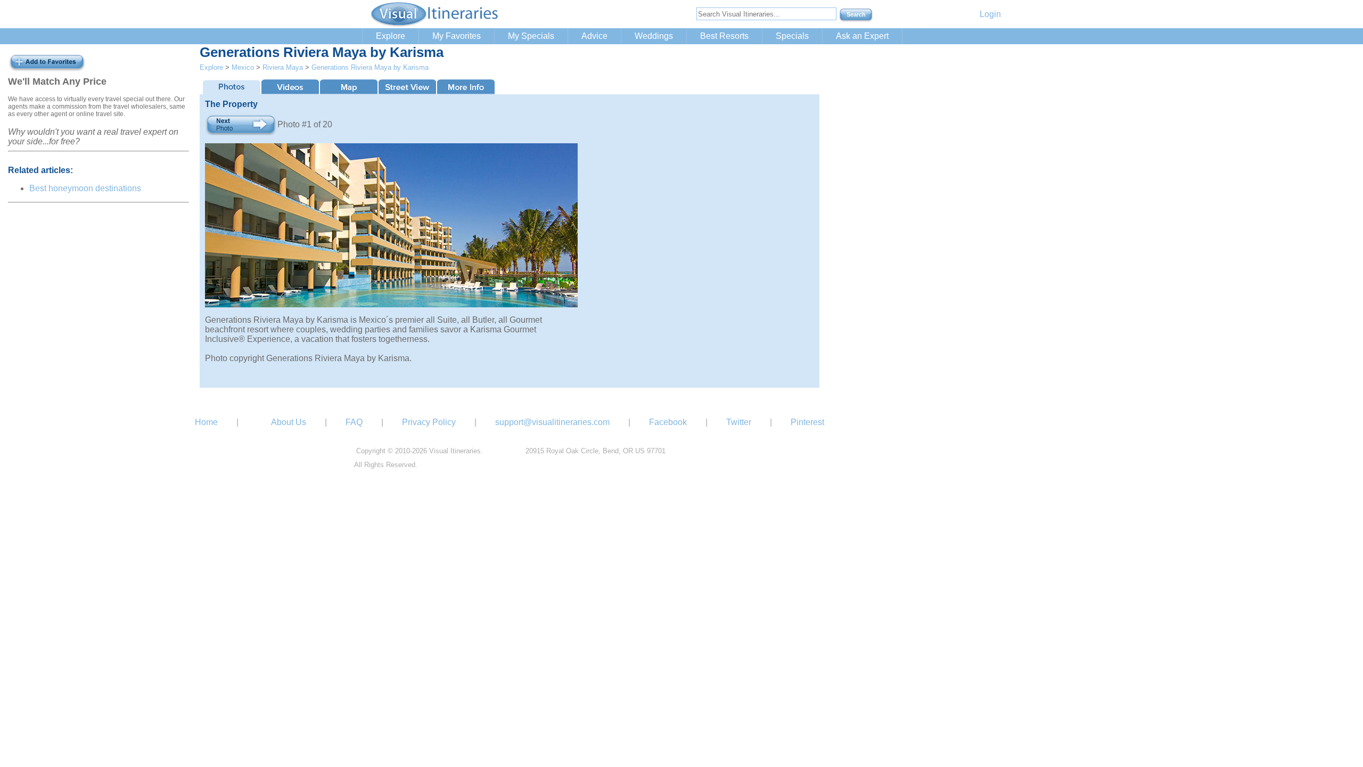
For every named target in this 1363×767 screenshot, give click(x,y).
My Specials (531, 35)
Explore (390, 35)
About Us (288, 422)
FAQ (354, 422)
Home (206, 422)
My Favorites (456, 35)
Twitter (738, 422)
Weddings (654, 35)
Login (990, 14)
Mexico (243, 67)
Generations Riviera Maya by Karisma (370, 67)
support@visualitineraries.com (552, 422)
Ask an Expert (862, 35)
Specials (792, 35)
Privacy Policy (429, 422)
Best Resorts (724, 35)
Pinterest (807, 422)
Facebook (668, 422)
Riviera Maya (282, 67)
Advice (594, 35)
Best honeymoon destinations (85, 188)
